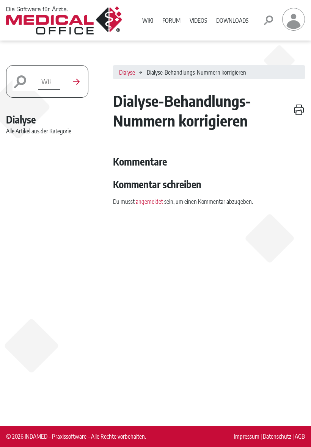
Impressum (246, 436)
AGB (300, 436)
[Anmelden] (293, 28)
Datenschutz (277, 436)
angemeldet (149, 201)
